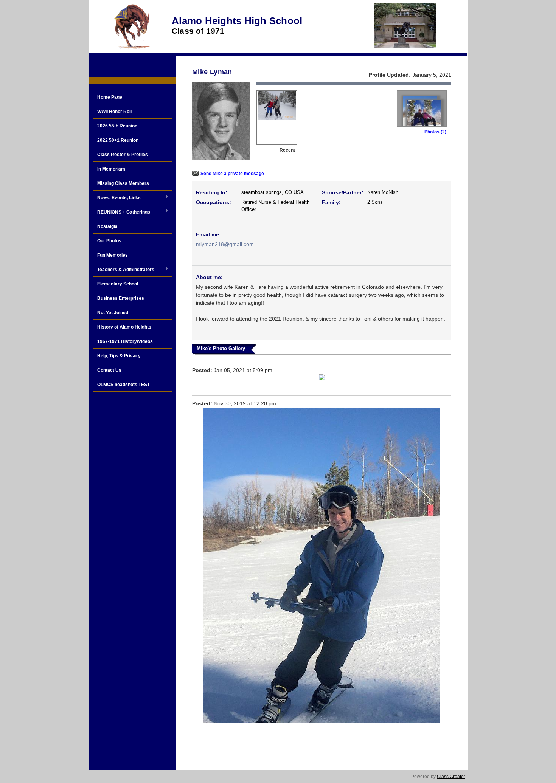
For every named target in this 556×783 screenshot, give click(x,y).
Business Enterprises (120, 298)
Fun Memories (112, 255)
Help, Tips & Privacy (119, 355)
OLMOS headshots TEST (123, 384)
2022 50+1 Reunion (117, 140)
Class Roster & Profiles (122, 154)
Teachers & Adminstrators (123, 270)
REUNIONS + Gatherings (121, 212)
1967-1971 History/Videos (125, 341)
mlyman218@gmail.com (225, 244)
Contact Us (109, 370)
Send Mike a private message (232, 173)
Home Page (109, 97)
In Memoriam (111, 169)
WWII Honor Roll (114, 111)
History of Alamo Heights (124, 327)
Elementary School (117, 284)
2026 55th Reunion (117, 126)
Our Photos (109, 240)
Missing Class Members (123, 183)
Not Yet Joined (112, 312)
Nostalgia (107, 226)
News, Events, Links (117, 198)
